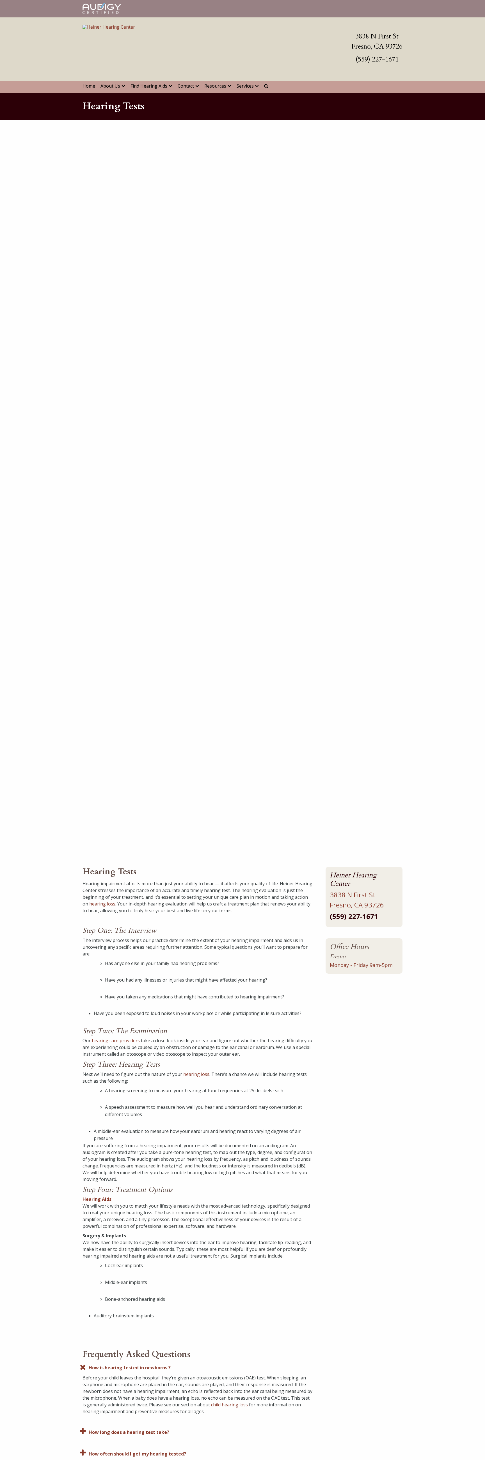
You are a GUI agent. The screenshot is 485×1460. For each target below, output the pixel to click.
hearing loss (102, 904)
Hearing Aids (97, 1199)
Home (89, 86)
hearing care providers (116, 1040)
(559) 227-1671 (377, 59)
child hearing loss (229, 1405)
